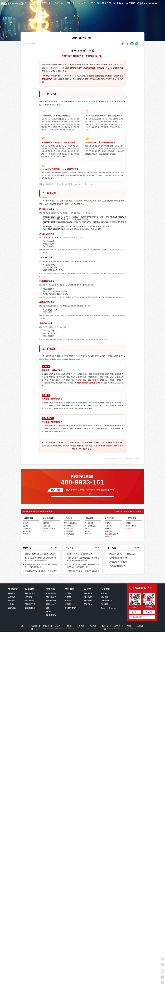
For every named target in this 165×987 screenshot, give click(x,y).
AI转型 (82, 3)
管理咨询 (46, 3)
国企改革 (106, 3)
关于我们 (130, 3)
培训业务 (70, 3)
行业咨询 (58, 3)
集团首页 (34, 3)
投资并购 (118, 3)
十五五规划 (94, 3)
